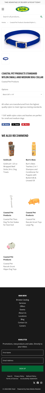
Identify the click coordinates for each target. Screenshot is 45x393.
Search (9, 376)
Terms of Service (12, 379)
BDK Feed (11, 389)
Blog (22, 319)
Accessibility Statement (28, 379)
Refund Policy (31, 376)
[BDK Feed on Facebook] (38, 383)
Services (22, 303)
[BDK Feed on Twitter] (34, 383)
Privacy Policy (19, 376)
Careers (22, 326)
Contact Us (22, 322)
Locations (23, 316)
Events (22, 309)
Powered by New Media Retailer (29, 389)
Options (5, 89)
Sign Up (22, 368)
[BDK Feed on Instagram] (41, 383)
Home (4, 22)
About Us (22, 313)
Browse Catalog (22, 300)
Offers (22, 306)
